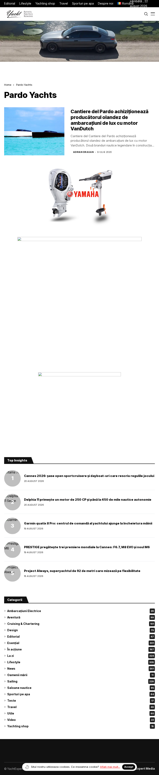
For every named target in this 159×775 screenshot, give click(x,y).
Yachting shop (80, 726)
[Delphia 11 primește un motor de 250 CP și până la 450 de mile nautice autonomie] (12, 502)
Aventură (80, 617)
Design (80, 630)
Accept (128, 766)
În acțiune (80, 649)
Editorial (80, 636)
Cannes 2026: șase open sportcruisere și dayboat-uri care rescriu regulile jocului (89, 476)
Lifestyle (80, 662)
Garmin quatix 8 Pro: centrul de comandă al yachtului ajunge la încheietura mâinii (88, 523)
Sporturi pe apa (80, 694)
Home (7, 84)
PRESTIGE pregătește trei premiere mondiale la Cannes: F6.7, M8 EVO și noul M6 (87, 547)
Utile (80, 713)
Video (80, 720)
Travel (80, 707)
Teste (80, 700)
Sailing (80, 681)
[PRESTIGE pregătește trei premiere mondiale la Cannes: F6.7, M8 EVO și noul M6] (12, 549)
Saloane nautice (80, 687)
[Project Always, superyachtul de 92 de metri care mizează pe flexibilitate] (12, 573)
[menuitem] (123, 3)
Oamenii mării (80, 675)
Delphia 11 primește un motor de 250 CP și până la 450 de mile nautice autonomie (87, 500)
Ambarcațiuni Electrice (80, 611)
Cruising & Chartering (80, 623)
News (80, 668)
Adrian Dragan (83, 152)
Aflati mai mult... (110, 766)
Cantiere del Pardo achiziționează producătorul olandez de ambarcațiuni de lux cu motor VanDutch (109, 120)
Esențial (80, 643)
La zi (80, 655)
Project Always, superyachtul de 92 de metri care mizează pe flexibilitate (82, 571)
